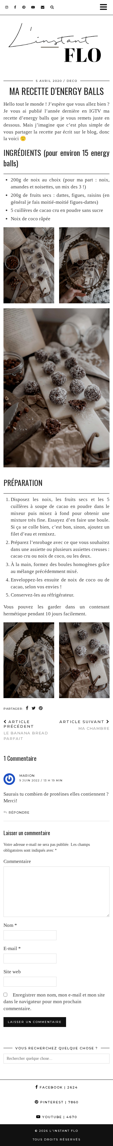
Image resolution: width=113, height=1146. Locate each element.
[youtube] (33, 7)
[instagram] (6, 7)
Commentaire (17, 861)
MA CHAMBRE (84, 725)
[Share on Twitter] (33, 708)
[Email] (43, 7)
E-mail (12, 948)
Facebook (58, 1087)
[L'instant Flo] (56, 44)
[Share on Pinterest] (40, 708)
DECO (72, 81)
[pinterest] (23, 7)
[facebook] (15, 7)
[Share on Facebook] (27, 708)
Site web (12, 971)
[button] (105, 7)
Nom (10, 925)
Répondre (19, 812)
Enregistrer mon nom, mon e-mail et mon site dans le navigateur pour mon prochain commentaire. (54, 1002)
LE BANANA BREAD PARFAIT (25, 730)
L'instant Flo (64, 1131)
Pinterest (59, 1102)
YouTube (59, 1117)
